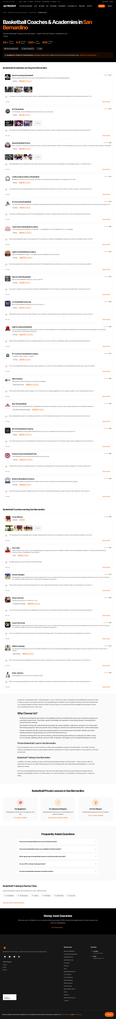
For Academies (45, 1)
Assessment (62, 6)
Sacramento (58, 895)
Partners (66, 966)
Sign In (110, 6)
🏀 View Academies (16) (11, 48)
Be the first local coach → (89, 55)
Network (41, 6)
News (24, 1)
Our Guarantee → (58, 927)
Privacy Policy (77, 1014)
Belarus (5, 969)
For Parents (30, 1)
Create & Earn (68, 986)
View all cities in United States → (14, 903)
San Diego (46, 895)
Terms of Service (66, 1014)
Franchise (82, 6)
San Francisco (22, 895)
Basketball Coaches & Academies (17, 12)
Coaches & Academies (25, 6)
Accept (109, 1014)
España (111, 1)
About (20, 1)
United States (32, 12)
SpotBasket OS (72, 6)
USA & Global (105, 1)
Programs (53, 6)
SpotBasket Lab (68, 960)
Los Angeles (8, 895)
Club (35, 6)
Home (4, 12)
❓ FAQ (40, 48)
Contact (89, 6)
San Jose (71, 895)
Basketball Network (69, 971)
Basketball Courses (69, 997)
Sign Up (101, 6)
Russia (4, 967)
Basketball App (68, 980)
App (47, 6)
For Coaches (37, 1)
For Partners (53, 1)
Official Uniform (68, 983)
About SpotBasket (69, 951)
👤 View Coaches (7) (28, 48)
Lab (59, 1)
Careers (66, 995)
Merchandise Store (69, 989)
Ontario (35, 895)
